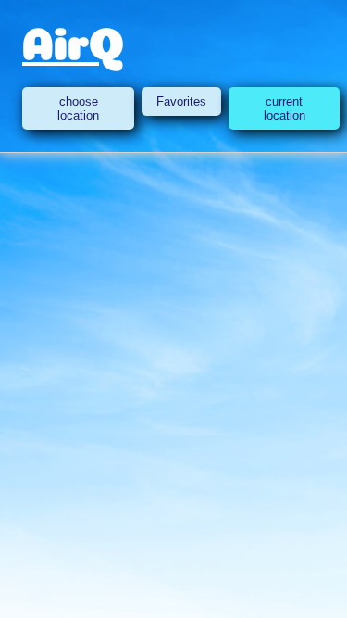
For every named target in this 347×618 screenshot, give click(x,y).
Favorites (181, 101)
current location (284, 108)
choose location (78, 108)
